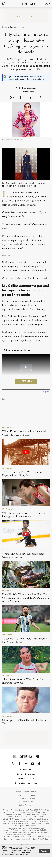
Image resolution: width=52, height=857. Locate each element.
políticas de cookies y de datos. (17, 854)
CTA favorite (7, 509)
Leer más (26, 381)
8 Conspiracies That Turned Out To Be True (24, 721)
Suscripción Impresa (26, 774)
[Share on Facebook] (21, 97)
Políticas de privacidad (26, 798)
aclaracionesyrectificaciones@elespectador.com (26, 828)
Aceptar (44, 851)
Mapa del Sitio (26, 769)
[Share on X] (30, 97)
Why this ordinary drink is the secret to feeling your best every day (24, 514)
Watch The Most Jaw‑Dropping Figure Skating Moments (24, 555)
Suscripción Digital (26, 778)
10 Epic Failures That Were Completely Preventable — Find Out (24, 473)
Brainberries (7, 427)
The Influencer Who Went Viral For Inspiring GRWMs (22, 680)
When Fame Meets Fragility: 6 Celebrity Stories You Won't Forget (25, 432)
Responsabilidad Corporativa (26, 792)
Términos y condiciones (26, 795)
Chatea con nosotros (28, 783)
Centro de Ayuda (26, 802)
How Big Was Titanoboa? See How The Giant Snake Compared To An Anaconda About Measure (25, 598)
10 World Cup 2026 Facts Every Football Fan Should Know (25, 640)
